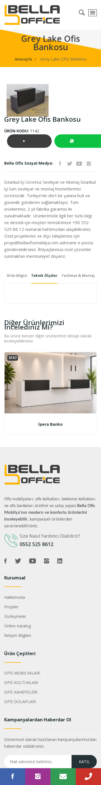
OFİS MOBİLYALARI (22, 673)
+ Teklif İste (29, 143)
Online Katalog (17, 626)
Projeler (11, 606)
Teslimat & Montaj (78, 275)
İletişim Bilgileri (17, 635)
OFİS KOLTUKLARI (21, 682)
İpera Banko (50, 424)
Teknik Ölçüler (44, 275)
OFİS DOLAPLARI (20, 701)
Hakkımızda (14, 597)
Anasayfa (23, 59)
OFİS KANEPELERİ (20, 692)
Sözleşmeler (15, 616)
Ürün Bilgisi (17, 275)
